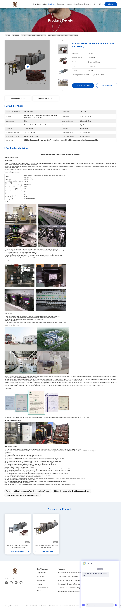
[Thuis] (15, 573)
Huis (34, 4)
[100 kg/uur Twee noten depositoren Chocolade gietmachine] (18, 529)
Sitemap (16, 605)
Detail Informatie (17, 98)
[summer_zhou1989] (21, 583)
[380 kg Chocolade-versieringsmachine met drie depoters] (46, 529)
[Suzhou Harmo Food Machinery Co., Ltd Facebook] (6, 583)
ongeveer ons (42, 4)
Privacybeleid (8, 605)
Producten (15, 35)
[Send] (116, 605)
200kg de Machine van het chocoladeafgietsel (22, 495)
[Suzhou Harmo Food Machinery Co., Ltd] (15, 4)
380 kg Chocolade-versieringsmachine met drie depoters (46, 546)
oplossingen (61, 4)
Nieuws (39, 584)
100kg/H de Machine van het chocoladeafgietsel (31, 491)
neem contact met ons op (82, 4)
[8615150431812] (11, 583)
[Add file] (83, 605)
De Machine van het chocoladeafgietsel (33, 35)
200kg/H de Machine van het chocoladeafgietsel (71, 491)
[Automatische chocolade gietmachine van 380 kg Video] (27, 65)
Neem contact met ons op (43, 589)
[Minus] (116, 563)
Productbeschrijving (46, 98)
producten (51, 4)
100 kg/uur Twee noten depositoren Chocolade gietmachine (17, 546)
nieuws (69, 4)
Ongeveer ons (41, 572)
